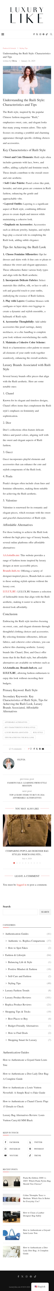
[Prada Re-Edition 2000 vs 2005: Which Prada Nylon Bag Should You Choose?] (11, 1182)
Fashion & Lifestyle (28, 955)
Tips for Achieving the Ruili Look (19, 737)
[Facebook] (34, 34)
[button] (5, 838)
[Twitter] (37, 34)
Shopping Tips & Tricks (28, 1011)
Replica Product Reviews (28, 1004)
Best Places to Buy (29, 1018)
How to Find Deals (29, 1033)
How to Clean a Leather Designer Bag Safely (33, 1214)
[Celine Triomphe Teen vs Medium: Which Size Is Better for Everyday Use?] (11, 1199)
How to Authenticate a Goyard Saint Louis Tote (36, 1231)
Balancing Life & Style (29, 962)
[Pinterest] (43, 34)
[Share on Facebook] (34, 748)
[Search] (51, 34)
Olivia (14, 60)
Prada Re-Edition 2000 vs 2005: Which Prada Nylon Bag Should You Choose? (37, 1180)
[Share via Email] (43, 748)
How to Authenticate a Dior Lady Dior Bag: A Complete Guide (35, 1250)
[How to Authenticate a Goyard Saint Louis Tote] (11, 1234)
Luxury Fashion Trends (28, 990)
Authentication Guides (28, 933)
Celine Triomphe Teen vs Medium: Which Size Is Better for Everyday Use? (36, 1198)
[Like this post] (31, 748)
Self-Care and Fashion (29, 976)
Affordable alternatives (16, 722)
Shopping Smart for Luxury (29, 1040)
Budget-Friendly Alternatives (29, 1025)
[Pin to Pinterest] (40, 748)
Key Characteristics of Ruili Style (20, 727)
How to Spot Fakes (29, 947)
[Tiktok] (47, 34)
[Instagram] (40, 34)
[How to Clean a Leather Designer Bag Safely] (11, 1217)
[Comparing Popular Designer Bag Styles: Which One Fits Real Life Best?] (27, 830)
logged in (21, 884)
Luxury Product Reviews (28, 997)
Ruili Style (38, 732)
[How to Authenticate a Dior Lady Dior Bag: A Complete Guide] (11, 1251)
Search (7, 906)
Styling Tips (29, 983)
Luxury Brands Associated (16, 732)
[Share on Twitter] (37, 748)
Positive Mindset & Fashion (29, 969)
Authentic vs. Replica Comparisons (29, 940)
